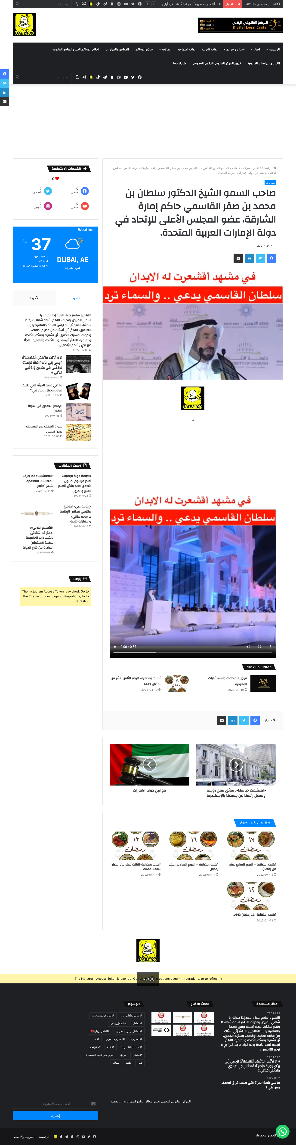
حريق (123, 1054)
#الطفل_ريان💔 (100, 1031)
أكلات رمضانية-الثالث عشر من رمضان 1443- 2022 (135, 867)
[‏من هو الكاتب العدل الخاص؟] (204, 1030)
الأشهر (77, 298)
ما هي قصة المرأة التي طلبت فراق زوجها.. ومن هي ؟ (42, 387)
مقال (116, 1062)
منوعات (246, 168)
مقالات (166, 49)
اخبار (257, 49)
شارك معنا (179, 63)
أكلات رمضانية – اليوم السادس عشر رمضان (193, 867)
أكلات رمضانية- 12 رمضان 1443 (254, 915)
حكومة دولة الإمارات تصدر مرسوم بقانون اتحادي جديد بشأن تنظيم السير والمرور (74, 483)
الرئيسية (274, 49)
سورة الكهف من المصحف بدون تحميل (44, 429)
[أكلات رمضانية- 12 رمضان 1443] (250, 896)
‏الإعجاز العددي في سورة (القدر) (45, 408)
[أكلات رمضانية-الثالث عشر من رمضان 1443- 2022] (135, 846)
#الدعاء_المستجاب (103, 1015)
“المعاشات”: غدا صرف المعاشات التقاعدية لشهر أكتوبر (38, 481)
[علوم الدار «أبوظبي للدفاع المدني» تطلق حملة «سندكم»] (161, 1030)
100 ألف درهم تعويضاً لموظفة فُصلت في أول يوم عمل (186, 4)
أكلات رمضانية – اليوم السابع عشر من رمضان (252, 867)
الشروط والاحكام (24, 1137)
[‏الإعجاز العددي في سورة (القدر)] (78, 412)
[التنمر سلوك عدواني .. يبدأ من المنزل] (161, 1017)
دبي (140, 1062)
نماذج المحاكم (144, 49)
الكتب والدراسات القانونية (263, 63)
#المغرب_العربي (115, 1039)
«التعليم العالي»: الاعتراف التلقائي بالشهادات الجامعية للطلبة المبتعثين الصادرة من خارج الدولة (38, 538)
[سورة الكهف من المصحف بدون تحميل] (78, 432)
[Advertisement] (148, 123)
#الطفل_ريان (118, 1023)
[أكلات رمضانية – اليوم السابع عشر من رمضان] (250, 846)
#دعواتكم (95, 1047)
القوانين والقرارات (117, 49)
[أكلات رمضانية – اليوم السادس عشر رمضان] (192, 846)
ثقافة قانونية (209, 49)
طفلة (128, 1062)
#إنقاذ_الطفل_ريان (131, 1015)
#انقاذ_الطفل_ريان (131, 1047)
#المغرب (136, 1039)
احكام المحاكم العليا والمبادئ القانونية (75, 49)
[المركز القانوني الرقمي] (240, 25)
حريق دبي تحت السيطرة (100, 1054)
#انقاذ (95, 1039)
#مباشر (137, 1054)
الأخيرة (34, 298)
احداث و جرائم (235, 49)
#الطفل (137, 1023)
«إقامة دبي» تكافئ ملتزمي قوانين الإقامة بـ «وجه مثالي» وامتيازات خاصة (75, 514)
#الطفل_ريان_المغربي (129, 1031)
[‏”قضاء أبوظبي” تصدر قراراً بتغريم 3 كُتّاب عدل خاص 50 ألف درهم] (183, 1030)
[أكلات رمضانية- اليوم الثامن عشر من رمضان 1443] (176, 683)
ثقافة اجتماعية (186, 49)
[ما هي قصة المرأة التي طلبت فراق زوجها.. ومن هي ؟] (78, 391)
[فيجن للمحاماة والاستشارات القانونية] (263, 683)
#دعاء (110, 1047)
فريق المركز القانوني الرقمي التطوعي (216, 63)
